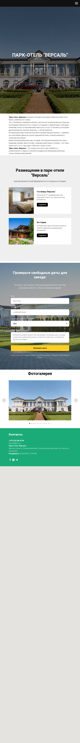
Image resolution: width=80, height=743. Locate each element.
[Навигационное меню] (76, 3)
